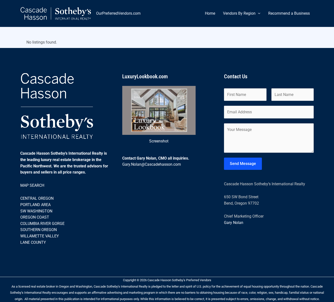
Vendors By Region (239, 13)
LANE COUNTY (33, 242)
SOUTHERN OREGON (38, 229)
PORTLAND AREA (35, 204)
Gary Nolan (233, 222)
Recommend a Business (289, 13)
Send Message (243, 163)
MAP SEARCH (32, 185)
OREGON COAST (34, 217)
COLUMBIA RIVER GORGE (42, 223)
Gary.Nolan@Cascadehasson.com (151, 164)
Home (210, 13)
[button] (258, 13)
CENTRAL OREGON (37, 198)
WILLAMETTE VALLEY (39, 236)
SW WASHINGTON (36, 211)
